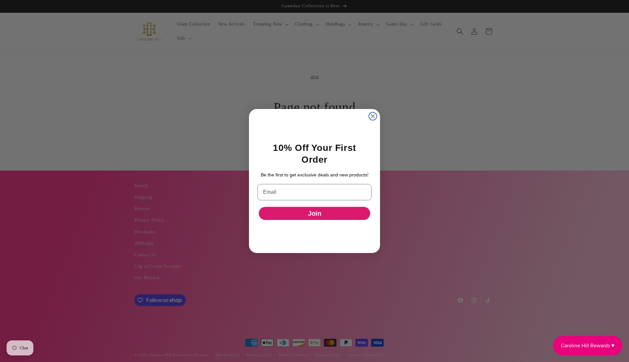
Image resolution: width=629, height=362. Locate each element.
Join (314, 213)
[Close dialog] (373, 116)
